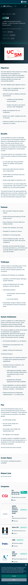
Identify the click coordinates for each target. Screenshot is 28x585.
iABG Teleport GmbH (14, 554)
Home (3, 14)
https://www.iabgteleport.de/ (20, 559)
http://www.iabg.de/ (18, 543)
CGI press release (6, 476)
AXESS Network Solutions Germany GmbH (15, 509)
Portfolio (8, 14)
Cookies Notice (11, 583)
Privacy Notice (17, 583)
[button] (26, 564)
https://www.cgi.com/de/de (19, 497)
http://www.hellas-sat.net (19, 530)
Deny (14, 579)
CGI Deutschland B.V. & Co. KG (16, 492)
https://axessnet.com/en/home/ (19, 518)
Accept (14, 576)
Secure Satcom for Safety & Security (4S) (12, 28)
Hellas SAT (15, 527)
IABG (13, 540)
